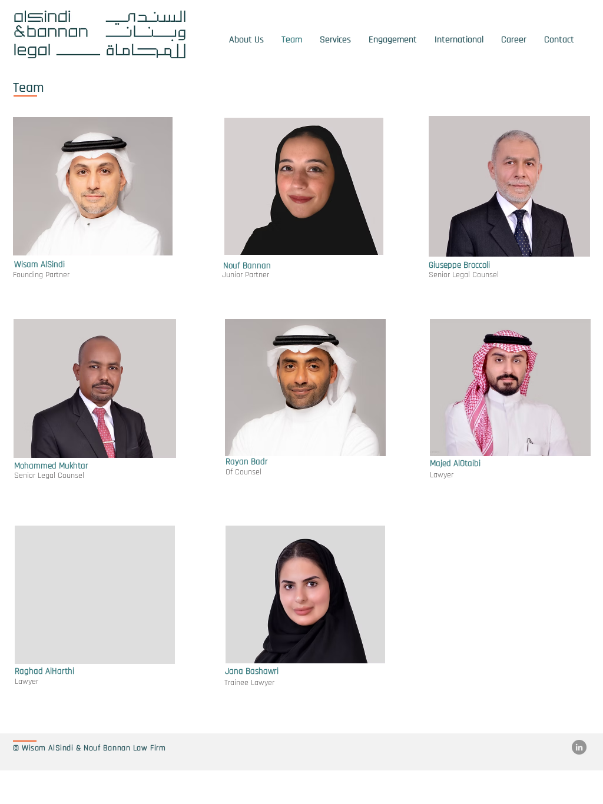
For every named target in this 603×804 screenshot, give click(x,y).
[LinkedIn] (579, 747)
